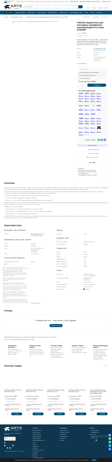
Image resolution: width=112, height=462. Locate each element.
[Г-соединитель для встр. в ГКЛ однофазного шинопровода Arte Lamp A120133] (99, 101)
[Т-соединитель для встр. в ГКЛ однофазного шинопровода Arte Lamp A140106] (99, 98)
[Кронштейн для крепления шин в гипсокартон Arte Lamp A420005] (87, 118)
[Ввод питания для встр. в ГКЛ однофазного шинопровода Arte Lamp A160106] (81, 109)
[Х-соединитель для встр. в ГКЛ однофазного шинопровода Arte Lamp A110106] (87, 101)
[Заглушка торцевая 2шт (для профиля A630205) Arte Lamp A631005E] (93, 98)
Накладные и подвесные (30, 337)
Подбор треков (20, 1)
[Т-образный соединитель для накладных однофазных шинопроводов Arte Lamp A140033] (93, 123)
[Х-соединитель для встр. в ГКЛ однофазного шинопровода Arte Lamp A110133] (93, 101)
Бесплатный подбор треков (100, 346)
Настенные (35, 448)
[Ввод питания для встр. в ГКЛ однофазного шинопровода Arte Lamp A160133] (99, 105)
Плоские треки (31, 12)
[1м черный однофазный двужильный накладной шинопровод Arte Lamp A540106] (87, 114)
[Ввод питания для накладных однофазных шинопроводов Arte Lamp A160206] (87, 93)
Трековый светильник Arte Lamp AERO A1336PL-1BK (13, 390)
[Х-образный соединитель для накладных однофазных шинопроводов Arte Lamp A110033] (81, 132)
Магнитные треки (20, 12)
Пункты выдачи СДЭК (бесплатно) (87, 170)
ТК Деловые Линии (83, 173)
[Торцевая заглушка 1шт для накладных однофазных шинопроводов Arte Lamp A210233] (87, 98)
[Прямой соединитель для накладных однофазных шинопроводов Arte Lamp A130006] (87, 134)
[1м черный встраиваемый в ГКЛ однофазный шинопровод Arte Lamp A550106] (93, 118)
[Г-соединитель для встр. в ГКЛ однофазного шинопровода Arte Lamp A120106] (81, 105)
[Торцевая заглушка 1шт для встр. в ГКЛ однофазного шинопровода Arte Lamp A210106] (87, 105)
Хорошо (94, 460)
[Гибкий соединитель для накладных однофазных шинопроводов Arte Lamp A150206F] (93, 93)
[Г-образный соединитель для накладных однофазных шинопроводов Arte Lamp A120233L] (93, 96)
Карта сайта (22, 451)
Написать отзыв (56, 325)
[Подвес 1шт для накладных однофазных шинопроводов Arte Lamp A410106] (87, 96)
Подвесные (99, 12)
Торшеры (35, 454)
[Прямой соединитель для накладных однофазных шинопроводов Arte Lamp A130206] (93, 132)
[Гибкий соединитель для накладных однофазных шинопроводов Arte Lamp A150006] (99, 123)
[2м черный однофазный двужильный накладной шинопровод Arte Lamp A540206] (99, 109)
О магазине (55, 1)
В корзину (97, 85)
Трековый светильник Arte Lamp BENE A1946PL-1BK (55, 390)
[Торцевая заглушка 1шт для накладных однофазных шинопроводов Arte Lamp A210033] (99, 120)
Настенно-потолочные (38, 450)
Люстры (92, 12)
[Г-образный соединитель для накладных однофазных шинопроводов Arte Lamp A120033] (87, 132)
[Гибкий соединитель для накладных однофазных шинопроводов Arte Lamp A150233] (99, 118)
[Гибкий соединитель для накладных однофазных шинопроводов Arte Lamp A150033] (81, 127)
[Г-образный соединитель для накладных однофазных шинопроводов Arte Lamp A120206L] (99, 93)
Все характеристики (82, 63)
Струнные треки (63, 12)
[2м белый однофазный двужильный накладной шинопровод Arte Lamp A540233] (81, 114)
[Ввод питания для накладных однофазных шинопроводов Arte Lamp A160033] (87, 123)
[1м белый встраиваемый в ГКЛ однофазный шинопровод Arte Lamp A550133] (99, 114)
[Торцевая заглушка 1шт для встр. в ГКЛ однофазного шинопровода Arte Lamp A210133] (93, 105)
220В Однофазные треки (75, 12)
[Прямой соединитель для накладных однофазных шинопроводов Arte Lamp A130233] (99, 96)
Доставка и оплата (29, 1)
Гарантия (62, 1)
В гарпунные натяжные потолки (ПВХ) (47, 337)
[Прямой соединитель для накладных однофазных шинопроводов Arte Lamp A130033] (99, 132)
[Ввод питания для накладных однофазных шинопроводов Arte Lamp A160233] (81, 93)
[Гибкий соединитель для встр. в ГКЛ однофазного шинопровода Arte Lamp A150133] (87, 109)
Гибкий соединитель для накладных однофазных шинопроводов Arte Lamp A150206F (47, 17)
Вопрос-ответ (38, 1)
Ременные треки (52, 12)
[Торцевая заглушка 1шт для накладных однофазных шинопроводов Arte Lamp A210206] (81, 98)
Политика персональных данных (11, 451)
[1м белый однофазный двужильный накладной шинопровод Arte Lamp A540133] (93, 114)
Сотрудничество (47, 1)
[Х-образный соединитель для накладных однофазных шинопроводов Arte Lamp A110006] (99, 127)
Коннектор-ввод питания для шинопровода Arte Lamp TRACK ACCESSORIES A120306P (98, 391)
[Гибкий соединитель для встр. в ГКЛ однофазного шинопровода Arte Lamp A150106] (93, 109)
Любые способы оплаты (35, 346)
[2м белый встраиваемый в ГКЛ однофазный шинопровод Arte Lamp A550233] (81, 118)
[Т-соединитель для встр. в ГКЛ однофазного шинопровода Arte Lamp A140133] (81, 101)
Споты (86, 12)
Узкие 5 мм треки (41, 12)
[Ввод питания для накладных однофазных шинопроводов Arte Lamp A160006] (81, 123)
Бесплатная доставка (12, 346)
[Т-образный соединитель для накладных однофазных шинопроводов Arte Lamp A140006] (81, 134)
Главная (6, 17)
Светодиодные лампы (38, 457)
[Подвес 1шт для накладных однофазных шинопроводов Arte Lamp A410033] (93, 127)
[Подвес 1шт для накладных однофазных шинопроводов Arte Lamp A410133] (81, 96)
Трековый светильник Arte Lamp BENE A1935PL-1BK (77, 390)
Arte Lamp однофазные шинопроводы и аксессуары (20, 339)
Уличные (35, 456)
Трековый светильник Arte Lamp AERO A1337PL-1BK (34, 390)
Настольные (36, 452)
